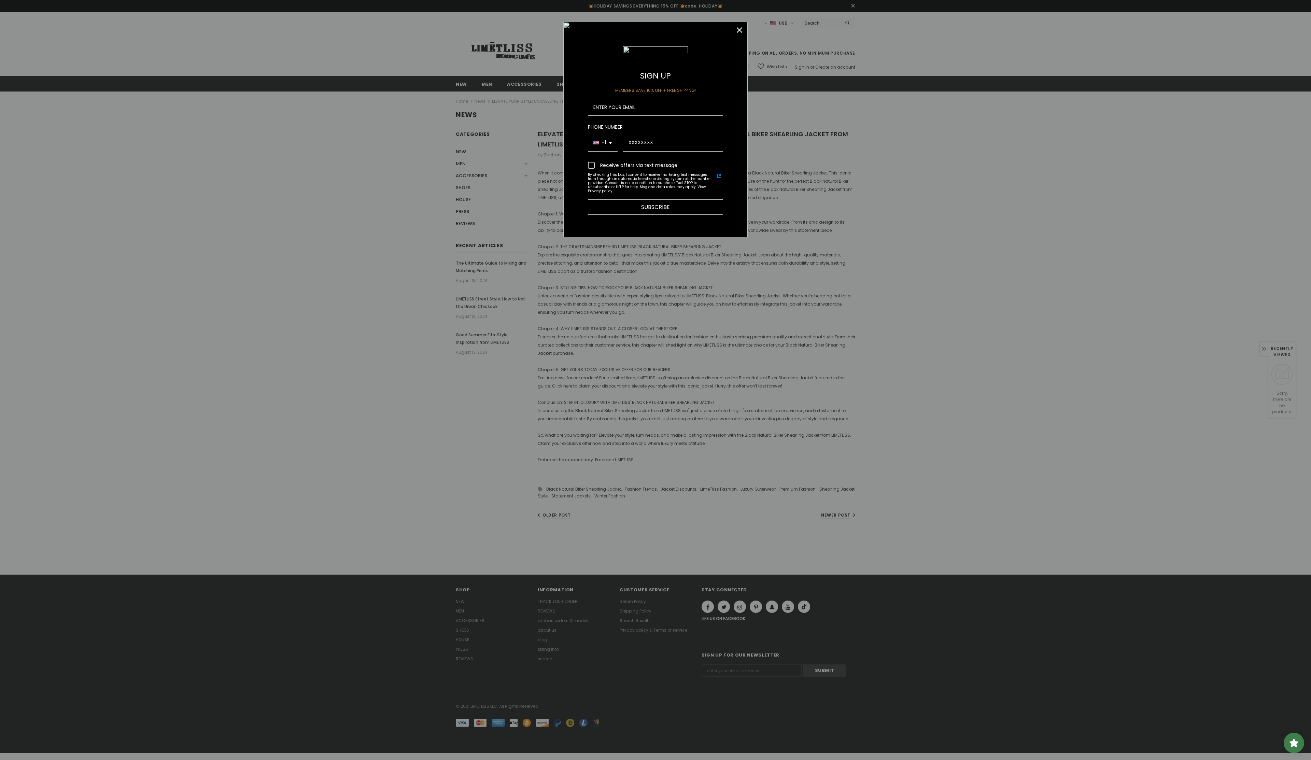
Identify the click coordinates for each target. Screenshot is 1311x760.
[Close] (739, 30)
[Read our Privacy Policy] (719, 176)
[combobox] (603, 143)
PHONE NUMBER (605, 127)
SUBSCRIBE (655, 207)
